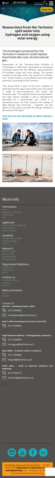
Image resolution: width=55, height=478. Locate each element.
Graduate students (9, 241)
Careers (5, 244)
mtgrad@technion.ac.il (20, 359)
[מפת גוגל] (27, 412)
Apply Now (46, 9)
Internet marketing (34, 473)
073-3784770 (14, 373)
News (4, 293)
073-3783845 (14, 354)
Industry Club (7, 267)
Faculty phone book (10, 280)
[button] (45, 3)
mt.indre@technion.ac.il (20, 377)
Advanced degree (9, 230)
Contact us (6, 283)
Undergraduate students (12, 238)
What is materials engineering (14, 225)
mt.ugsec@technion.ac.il (21, 344)
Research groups (9, 257)
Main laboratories (9, 259)
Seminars (6, 296)
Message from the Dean (11, 212)
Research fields (8, 254)
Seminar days (7, 270)
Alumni (5, 272)
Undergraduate (8, 228)
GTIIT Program (8, 215)
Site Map (5, 285)
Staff (4, 217)
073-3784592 (14, 310)
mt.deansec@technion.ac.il (22, 315)
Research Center (9, 251)
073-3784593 (14, 339)
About (4, 209)
